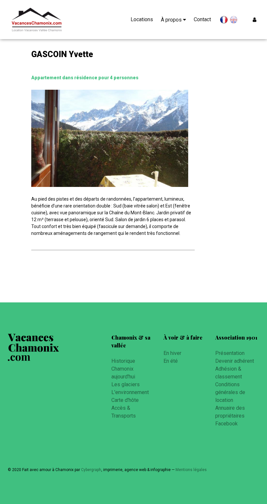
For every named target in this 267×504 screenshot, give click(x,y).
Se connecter (256, 19)
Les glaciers (125, 384)
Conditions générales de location (230, 392)
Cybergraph (91, 469)
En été (170, 361)
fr (224, 21)
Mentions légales (191, 469)
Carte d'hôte (125, 400)
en (233, 20)
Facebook (226, 423)
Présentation (230, 353)
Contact (202, 19)
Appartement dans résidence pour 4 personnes (84, 77)
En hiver (172, 353)
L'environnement (130, 392)
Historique (123, 361)
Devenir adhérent (234, 361)
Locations (142, 19)
